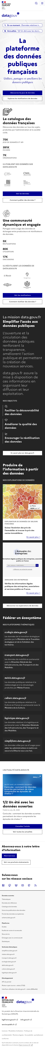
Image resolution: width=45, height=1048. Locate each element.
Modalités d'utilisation (16, 1031)
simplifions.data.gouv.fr (9, 951)
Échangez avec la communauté (12, 938)
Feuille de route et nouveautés (12, 930)
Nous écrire (6, 934)
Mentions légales (18, 1035)
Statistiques (6, 941)
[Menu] (42, 3)
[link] (22, 93)
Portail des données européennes (13, 914)
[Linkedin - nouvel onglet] (3, 885)
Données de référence (9, 903)
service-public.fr (8, 1024)
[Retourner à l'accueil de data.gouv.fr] (10, 15)
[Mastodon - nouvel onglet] (9, 885)
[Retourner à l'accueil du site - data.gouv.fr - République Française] (25, 1002)
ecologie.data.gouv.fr (9, 962)
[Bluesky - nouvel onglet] (16, 885)
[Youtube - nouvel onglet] (22, 885)
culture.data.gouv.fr (8, 969)
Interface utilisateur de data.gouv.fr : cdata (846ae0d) (20, 989)
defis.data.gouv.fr (8, 965)
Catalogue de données (9, 907)
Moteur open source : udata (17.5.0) (13, 985)
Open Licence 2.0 (25, 1045)
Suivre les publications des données (13, 910)
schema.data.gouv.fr (8, 918)
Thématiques (6, 899)
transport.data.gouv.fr (9, 958)
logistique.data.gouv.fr (9, 973)
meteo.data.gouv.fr (8, 954)
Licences (5, 1031)
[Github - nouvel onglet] (29, 885)
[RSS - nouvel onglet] (35, 885)
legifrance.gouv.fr (9, 1020)
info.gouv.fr (25, 1020)
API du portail (6, 982)
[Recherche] (36, 3)
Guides (4, 927)
